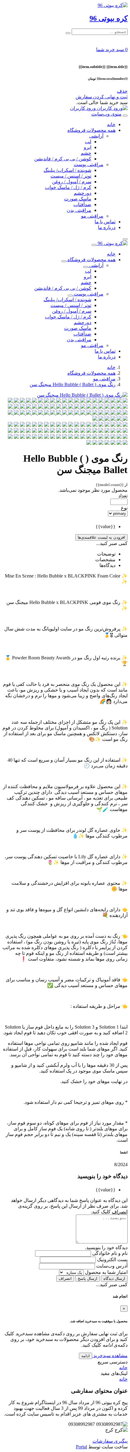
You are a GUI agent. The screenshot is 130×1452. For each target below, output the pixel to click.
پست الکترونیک (112, 1259)
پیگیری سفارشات (110, 1441)
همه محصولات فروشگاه (91, 130)
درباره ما (106, 227)
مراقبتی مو (92, 215)
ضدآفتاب (82, 204)
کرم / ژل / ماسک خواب (68, 187)
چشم (86, 153)
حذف (122, 91)
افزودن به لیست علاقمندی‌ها (101, 537)
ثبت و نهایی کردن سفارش (102, 96)
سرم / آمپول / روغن (71, 181)
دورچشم (82, 193)
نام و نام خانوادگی (109, 1253)
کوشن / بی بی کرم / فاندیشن (62, 158)
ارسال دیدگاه (114, 1278)
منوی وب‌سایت (106, 113)
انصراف (65, 1278)
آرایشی (96, 135)
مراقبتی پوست (88, 164)
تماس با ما (105, 221)
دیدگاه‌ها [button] (107, 565)
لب (88, 141)
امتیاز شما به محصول (106, 1272)
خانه (111, 124)
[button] (112, 49)
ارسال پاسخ (87, 1278)
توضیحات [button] (106, 553)
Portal (81, 1446)
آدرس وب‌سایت (111, 1265)
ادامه (85, 1356)
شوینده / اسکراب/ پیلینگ (67, 170)
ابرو (87, 147)
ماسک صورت (77, 198)
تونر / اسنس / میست (70, 175)
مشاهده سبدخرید (110, 1355)
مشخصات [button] (105, 559)
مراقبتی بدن (79, 210)
